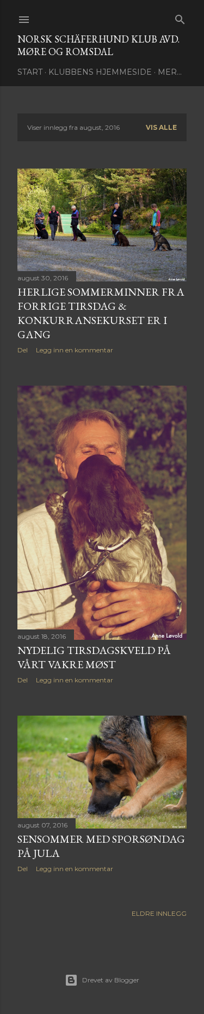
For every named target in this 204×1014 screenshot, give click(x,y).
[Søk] (180, 17)
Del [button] (22, 350)
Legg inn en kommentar (74, 350)
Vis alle (161, 127)
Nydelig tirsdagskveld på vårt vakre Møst (94, 657)
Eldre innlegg (159, 913)
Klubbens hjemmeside (100, 72)
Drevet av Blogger (110, 980)
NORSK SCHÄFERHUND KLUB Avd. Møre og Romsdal (98, 45)
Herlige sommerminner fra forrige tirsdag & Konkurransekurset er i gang (100, 313)
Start (29, 72)
